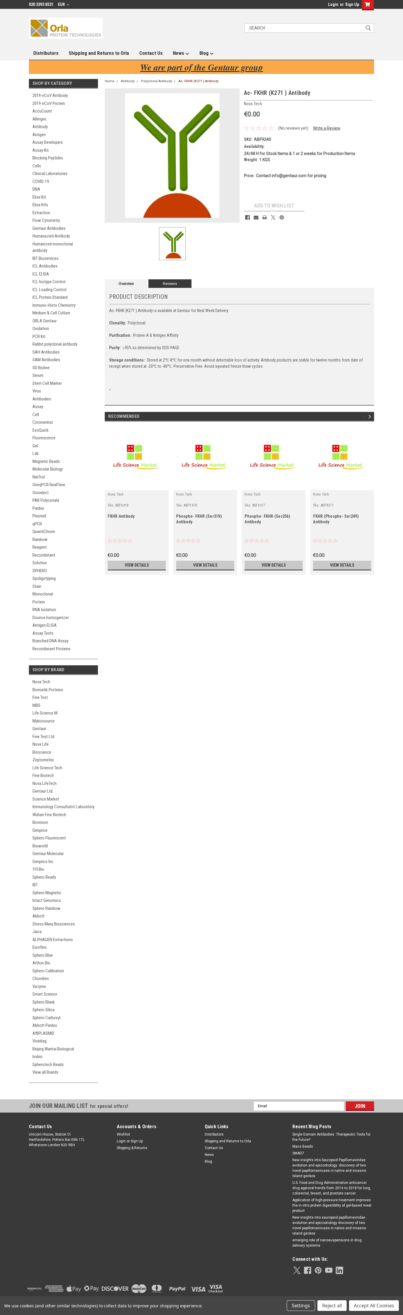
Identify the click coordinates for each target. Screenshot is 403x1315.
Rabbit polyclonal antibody (54, 344)
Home (109, 81)
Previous (365, 417)
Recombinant (43, 555)
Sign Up (352, 4)
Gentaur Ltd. (42, 791)
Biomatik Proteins (47, 689)
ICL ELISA (40, 274)
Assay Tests (42, 633)
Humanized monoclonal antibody (52, 247)
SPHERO (39, 570)
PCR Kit (38, 336)
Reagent (39, 547)
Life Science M (45, 713)
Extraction (41, 212)
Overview (126, 283)
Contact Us (151, 53)
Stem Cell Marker (47, 383)
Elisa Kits (40, 204)
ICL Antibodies (45, 266)
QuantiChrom (43, 531)
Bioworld (40, 846)
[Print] (264, 217)
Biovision (40, 822)
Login (333, 4)
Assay (37, 406)
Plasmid (39, 516)
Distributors (45, 53)
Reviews (170, 283)
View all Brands (45, 1072)
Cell (35, 414)
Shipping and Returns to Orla (99, 53)
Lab (35, 453)
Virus (36, 391)
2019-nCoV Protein (48, 103)
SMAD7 (298, 1153)
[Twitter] (273, 217)
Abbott (38, 916)
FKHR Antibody (121, 516)
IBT (35, 884)
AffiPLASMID (43, 1033)
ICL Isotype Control (48, 281)
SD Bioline (41, 367)
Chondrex (40, 978)
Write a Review (326, 128)
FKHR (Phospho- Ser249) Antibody (336, 519)
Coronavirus (42, 422)
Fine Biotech (43, 775)
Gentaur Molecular (48, 853)
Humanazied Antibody (51, 236)
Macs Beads (302, 1146)
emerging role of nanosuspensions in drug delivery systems (327, 1243)
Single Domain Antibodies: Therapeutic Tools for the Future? (331, 1137)
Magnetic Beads (46, 461)
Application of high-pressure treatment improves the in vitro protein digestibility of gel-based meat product (331, 1205)
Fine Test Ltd (43, 736)
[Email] (256, 217)
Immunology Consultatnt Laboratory (63, 806)
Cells (36, 166)
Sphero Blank (43, 1002)
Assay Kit (40, 150)
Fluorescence (43, 437)
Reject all (332, 1305)
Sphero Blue (42, 955)
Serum (37, 375)
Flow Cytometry (46, 220)
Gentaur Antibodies (48, 228)
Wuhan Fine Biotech (49, 814)
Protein (38, 602)
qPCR (37, 524)
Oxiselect (40, 492)
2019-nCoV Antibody (50, 95)
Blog (204, 53)
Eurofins (39, 947)
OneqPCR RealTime (48, 484)
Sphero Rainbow (46, 908)
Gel (35, 445)
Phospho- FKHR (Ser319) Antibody (199, 519)
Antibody (40, 126)
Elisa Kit (39, 197)
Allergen (39, 119)
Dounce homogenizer (50, 617)
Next (370, 417)
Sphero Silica (43, 1009)
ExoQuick (40, 430)
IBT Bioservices (45, 258)
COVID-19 (40, 181)
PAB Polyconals (45, 500)
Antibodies (41, 399)
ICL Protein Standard (50, 297)
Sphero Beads (44, 877)
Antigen (39, 134)
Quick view (137, 485)
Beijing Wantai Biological (53, 1049)
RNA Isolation (44, 609)
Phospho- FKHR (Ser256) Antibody (267, 519)
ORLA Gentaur (44, 321)
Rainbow (39, 539)
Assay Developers (47, 142)
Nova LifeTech (44, 783)
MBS (36, 705)
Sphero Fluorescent (49, 838)
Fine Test (40, 697)
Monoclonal (42, 594)
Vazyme (39, 986)
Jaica (37, 931)
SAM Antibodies (46, 359)
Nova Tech (41, 681)
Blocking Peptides (47, 158)
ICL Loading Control (49, 289)
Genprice (39, 830)
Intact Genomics (46, 900)
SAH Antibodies (46, 352)
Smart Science (44, 994)
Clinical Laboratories (50, 173)
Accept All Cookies (374, 1305)
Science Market (45, 799)
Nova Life (40, 744)
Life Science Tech (47, 767)
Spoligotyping (44, 578)
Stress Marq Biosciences (53, 924)
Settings (301, 1305)
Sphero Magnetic (46, 892)
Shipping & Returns (132, 1148)
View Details (137, 565)
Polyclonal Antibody (156, 81)
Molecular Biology (47, 469)
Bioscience (41, 752)
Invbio (37, 1056)
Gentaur (39, 728)
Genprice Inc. (43, 861)
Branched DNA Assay (50, 641)
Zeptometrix (43, 760)
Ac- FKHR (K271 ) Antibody (198, 81)
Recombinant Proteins (51, 648)
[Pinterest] (281, 217)
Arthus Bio (41, 963)
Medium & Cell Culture (51, 313)
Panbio (38, 508)
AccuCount (42, 111)
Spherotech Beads (48, 1064)
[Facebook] (247, 217)
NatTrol (38, 477)
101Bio (38, 869)
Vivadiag (39, 1041)
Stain (36, 586)
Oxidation (40, 328)
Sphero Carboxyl (46, 1017)
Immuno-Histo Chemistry (54, 305)
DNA (36, 189)
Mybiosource (43, 721)
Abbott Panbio (44, 1025)
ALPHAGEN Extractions (52, 939)
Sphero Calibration (48, 971)
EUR (62, 4)
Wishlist (123, 1134)
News (179, 53)
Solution (39, 562)
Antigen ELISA (44, 625)
